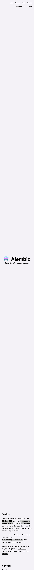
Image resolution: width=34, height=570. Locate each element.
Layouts (17, 3)
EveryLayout (6, 551)
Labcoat (29, 3)
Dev (25, 6)
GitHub (30, 6)
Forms (23, 3)
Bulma (14, 551)
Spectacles (19, 6)
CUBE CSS (22, 549)
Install (11, 3)
